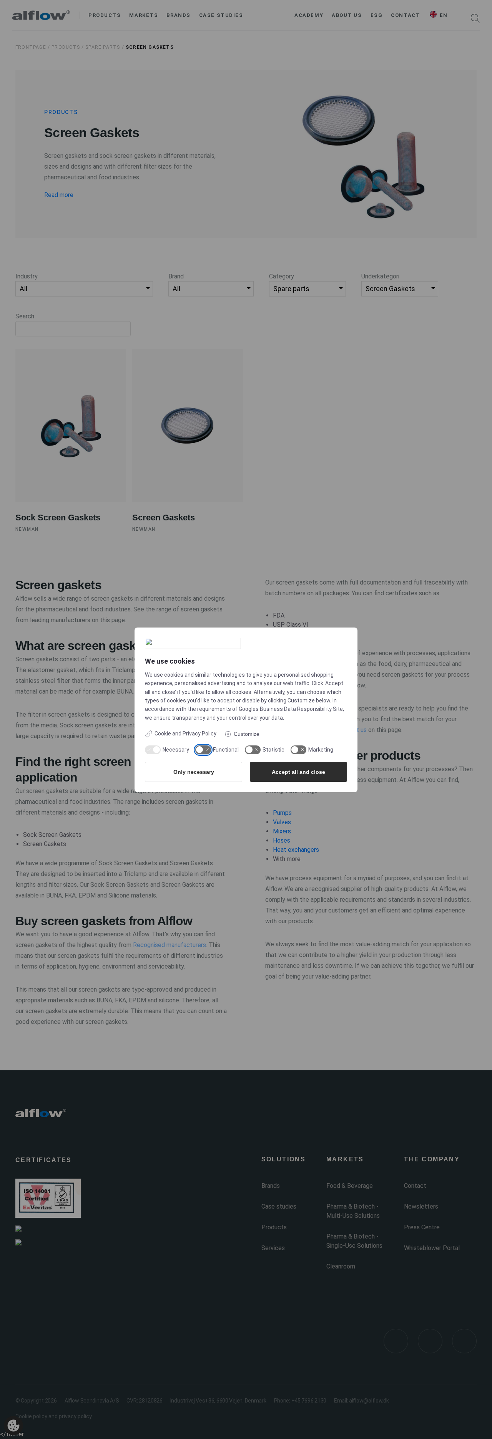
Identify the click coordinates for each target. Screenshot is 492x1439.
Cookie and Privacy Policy (185, 733)
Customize (246, 734)
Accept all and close (298, 772)
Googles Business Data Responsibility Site (291, 709)
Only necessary (193, 772)
